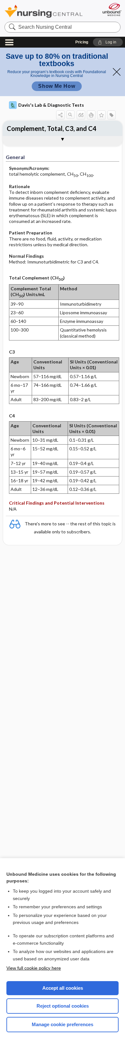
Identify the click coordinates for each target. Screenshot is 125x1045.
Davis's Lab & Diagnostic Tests (51, 105)
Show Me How (56, 86)
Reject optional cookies (63, 1006)
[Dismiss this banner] (117, 72)
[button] (108, 42)
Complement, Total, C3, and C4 (51, 128)
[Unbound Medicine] (111, 9)
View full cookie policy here (33, 968)
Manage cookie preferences (62, 1024)
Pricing (81, 42)
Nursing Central (43, 11)
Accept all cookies (62, 988)
